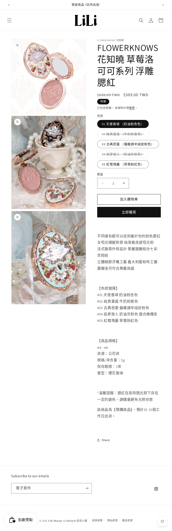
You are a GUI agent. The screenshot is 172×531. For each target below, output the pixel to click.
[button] (9, 20)
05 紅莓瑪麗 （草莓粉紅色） (123, 164)
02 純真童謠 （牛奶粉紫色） (124, 135)
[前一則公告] (9, 5)
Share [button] (106, 440)
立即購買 (129, 212)
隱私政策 (112, 520)
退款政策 (97, 520)
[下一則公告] (163, 5)
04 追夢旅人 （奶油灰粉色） (124, 155)
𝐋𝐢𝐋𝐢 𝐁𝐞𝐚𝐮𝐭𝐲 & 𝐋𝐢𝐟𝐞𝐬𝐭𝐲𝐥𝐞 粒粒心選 (67, 520)
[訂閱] (87, 488)
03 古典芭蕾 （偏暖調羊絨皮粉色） (128, 144)
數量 (100, 174)
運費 (132, 108)
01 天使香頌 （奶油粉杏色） (123, 124)
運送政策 (127, 520)
